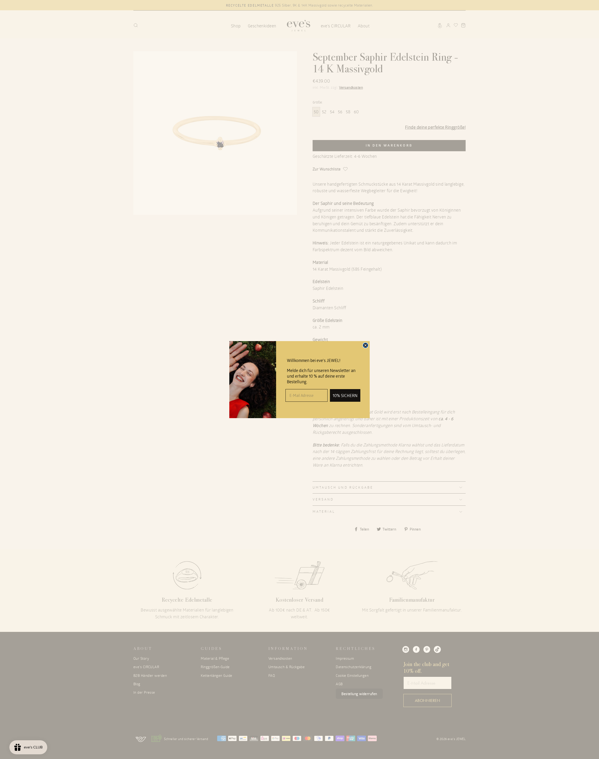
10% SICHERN (345, 395)
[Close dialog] (365, 345)
